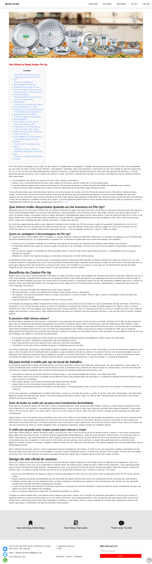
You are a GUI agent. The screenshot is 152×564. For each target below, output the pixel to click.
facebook (60, 557)
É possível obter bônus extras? (28, 90)
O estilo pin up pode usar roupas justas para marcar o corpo (28, 105)
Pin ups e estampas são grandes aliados (28, 157)
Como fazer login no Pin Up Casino (26, 140)
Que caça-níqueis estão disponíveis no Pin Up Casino (27, 125)
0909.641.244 (19, 557)
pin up (65, 202)
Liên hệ (146, 4)
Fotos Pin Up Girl (21, 134)
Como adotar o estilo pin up (26, 122)
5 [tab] (83, 55)
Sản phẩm (121, 4)
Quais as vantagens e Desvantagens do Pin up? (25, 83)
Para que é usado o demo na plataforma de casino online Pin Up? (28, 151)
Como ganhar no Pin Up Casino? (28, 137)
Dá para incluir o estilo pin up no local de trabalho (28, 93)
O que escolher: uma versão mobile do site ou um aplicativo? (28, 130)
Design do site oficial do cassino (28, 109)
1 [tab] (69, 55)
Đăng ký (120, 556)
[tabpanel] (76, 35)
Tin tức (134, 4)
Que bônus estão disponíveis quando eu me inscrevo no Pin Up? (27, 77)
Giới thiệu (107, 4)
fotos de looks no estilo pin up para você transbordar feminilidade (27, 99)
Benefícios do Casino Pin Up (26, 87)
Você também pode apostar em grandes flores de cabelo (27, 113)
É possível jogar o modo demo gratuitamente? (27, 118)
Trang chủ (93, 4)
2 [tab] (72, 55)
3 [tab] (76, 55)
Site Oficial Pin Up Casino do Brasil (27, 145)
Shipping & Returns (66, 546)
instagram (77, 557)
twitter (69, 557)
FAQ (59, 549)
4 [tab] (79, 55)
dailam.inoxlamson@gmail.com (28, 553)
